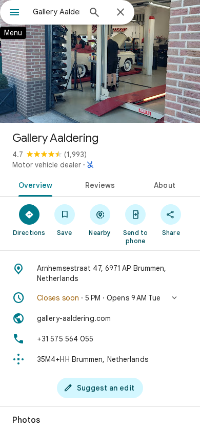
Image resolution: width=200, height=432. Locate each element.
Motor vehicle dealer (46, 164)
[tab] (34, 184)
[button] (100, 298)
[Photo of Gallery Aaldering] (100, 61)
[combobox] (56, 12)
